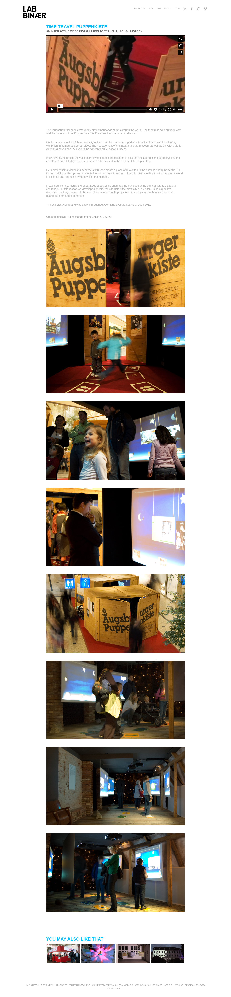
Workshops (164, 9)
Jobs (177, 9)
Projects (139, 9)
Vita (151, 9)
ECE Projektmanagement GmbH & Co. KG (85, 216)
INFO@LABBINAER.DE (161, 985)
